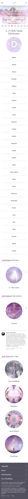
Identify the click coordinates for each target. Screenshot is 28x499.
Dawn (14, 115)
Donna (14, 208)
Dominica (14, 193)
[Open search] (25, 2)
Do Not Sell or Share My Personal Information (10, 486)
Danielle (14, 79)
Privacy (12, 495)
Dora (14, 215)
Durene (14, 251)
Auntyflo (4, 466)
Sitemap (3, 495)
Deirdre (14, 129)
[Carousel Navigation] (26, 277)
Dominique (14, 200)
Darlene (14, 100)
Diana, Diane (14, 172)
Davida (14, 107)
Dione (14, 186)
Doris (14, 229)
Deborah (13, 122)
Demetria (14, 143)
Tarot (3, 470)
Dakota (14, 57)
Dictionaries (6, 474)
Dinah (14, 179)
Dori (14, 222)
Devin (14, 165)
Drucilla (14, 236)
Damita (14, 64)
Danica (14, 72)
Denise (14, 150)
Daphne (14, 86)
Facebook (11, 349)
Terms (8, 495)
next (26, 272)
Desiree (14, 158)
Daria (14, 93)
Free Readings (7, 479)
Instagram (7, 349)
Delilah (14, 136)
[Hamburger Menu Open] (2, 2)
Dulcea (14, 243)
